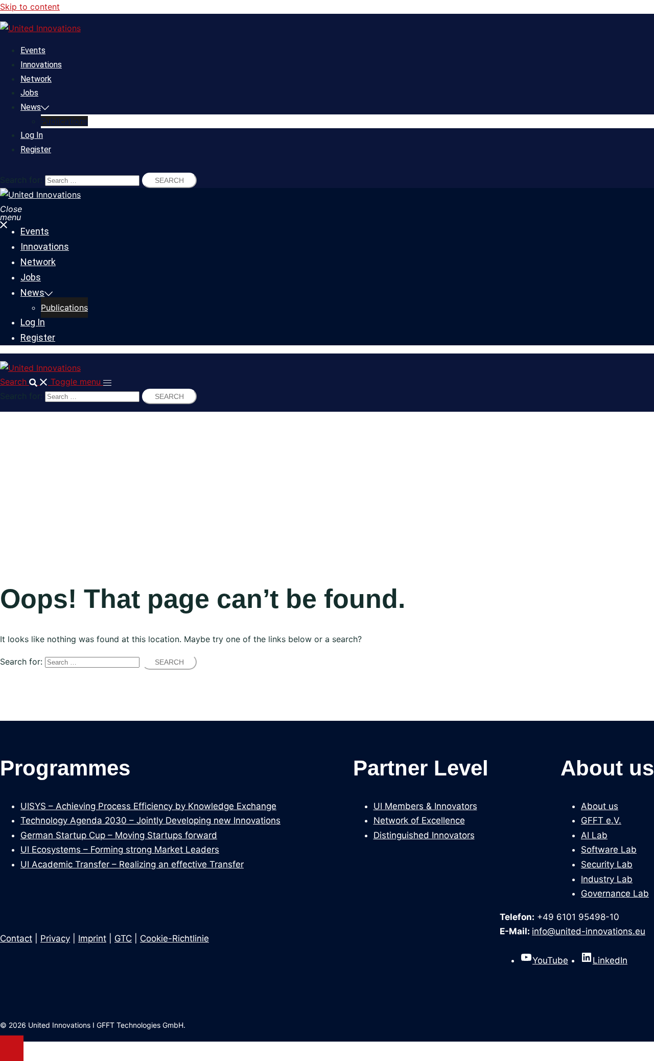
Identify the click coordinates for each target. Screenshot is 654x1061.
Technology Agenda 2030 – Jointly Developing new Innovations (150, 820)
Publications (64, 121)
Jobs (29, 93)
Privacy (55, 938)
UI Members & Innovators (425, 806)
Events (32, 50)
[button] (25, 381)
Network (36, 79)
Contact (16, 938)
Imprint (92, 938)
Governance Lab (615, 893)
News (30, 107)
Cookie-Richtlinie (174, 938)
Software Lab (609, 849)
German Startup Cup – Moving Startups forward (118, 835)
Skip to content (30, 7)
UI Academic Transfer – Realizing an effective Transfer (132, 864)
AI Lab (594, 835)
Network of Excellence (419, 820)
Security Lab (607, 864)
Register (35, 149)
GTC (123, 938)
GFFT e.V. (601, 820)
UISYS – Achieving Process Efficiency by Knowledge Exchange (148, 806)
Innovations (41, 64)
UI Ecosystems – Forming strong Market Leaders (119, 849)
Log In (31, 135)
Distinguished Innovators (424, 835)
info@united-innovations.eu (588, 931)
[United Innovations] (40, 28)
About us (599, 806)
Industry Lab (607, 879)
